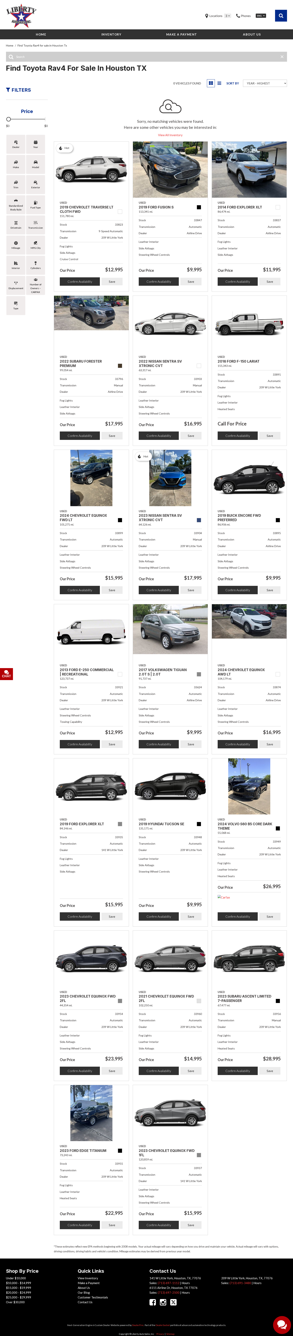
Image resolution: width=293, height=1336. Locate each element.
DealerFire (138, 1325)
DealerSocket (163, 1325)
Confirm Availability (80, 281)
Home (41, 34)
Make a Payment (181, 34)
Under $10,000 (16, 1278)
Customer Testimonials (93, 1297)
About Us (252, 34)
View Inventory (88, 1278)
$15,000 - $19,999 (18, 1287)
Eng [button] (259, 15)
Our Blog (84, 1292)
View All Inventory (170, 135)
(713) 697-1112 (168, 1283)
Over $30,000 (15, 1302)
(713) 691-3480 (240, 1283)
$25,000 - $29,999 (18, 1297)
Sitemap (170, 1334)
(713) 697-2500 (168, 1292)
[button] (281, 15)
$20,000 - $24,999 (18, 1292)
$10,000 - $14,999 (18, 1283)
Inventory (111, 34)
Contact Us (85, 1302)
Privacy (160, 1334)
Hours (186, 1283)
